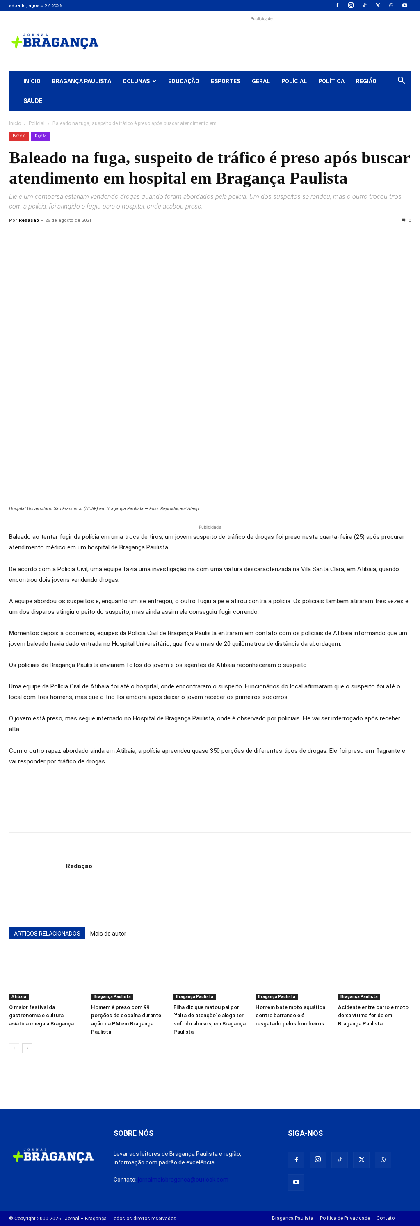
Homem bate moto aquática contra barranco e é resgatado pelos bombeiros (290, 1015)
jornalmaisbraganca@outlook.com (183, 1179)
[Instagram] (351, 5)
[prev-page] (14, 1048)
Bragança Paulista (81, 81)
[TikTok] (364, 5)
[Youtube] (405, 5)
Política (331, 81)
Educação (183, 81)
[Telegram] (130, 239)
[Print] (111, 239)
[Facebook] (337, 5)
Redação (29, 220)
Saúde (32, 101)
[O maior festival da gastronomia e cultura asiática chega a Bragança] (45, 975)
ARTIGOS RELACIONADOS (47, 933)
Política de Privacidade (345, 1218)
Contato (386, 1218)
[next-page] (27, 1048)
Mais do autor (108, 933)
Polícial (294, 81)
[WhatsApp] (391, 5)
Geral (261, 81)
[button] (401, 81)
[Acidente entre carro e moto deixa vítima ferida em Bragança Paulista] (374, 975)
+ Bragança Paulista (290, 1218)
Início (32, 81)
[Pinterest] (74, 239)
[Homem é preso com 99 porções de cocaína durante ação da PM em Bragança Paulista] (127, 975)
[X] (378, 5)
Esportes (225, 81)
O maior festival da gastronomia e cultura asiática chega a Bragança (41, 1015)
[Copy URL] (17, 239)
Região (366, 81)
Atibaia (18, 996)
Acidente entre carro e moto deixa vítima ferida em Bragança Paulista (373, 1015)
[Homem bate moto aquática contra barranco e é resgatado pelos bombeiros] (292, 975)
